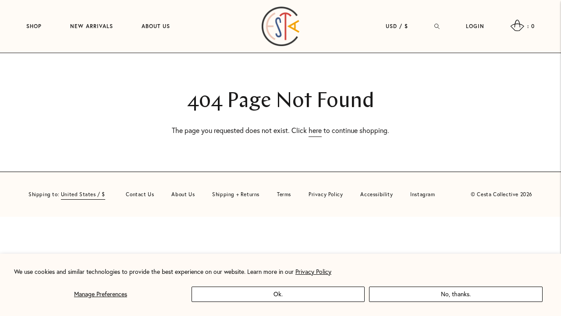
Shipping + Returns (235, 194)
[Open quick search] (437, 26)
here (315, 130)
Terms (284, 194)
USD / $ (397, 26)
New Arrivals (91, 26)
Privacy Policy (313, 271)
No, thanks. (456, 294)
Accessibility (376, 194)
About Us (156, 26)
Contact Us (140, 194)
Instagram (422, 194)
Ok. (278, 294)
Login (475, 26)
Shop (34, 26)
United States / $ (83, 194)
